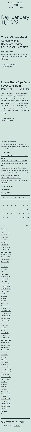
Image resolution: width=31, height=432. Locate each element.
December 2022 (6, 340)
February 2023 (5, 335)
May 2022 (4, 357)
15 (23, 209)
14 (19, 209)
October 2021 (5, 374)
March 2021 (4, 391)
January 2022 (5, 367)
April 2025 (4, 271)
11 (7, 209)
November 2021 (6, 372)
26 (11, 217)
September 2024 (6, 288)
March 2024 (5, 303)
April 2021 (4, 389)
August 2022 (5, 350)
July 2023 (4, 323)
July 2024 (4, 293)
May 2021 (4, 386)
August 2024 (5, 291)
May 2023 (4, 328)
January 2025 (5, 279)
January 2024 (5, 308)
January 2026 (5, 249)
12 (11, 209)
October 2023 (5, 315)
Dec (4, 225)
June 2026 (4, 237)
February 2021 (5, 394)
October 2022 (5, 345)
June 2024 (4, 296)
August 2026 (5, 232)
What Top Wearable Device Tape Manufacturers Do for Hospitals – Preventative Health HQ (15, 180)
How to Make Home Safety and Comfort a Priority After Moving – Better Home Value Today (14, 163)
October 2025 (5, 257)
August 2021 (5, 379)
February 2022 (5, 364)
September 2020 (6, 406)
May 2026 (4, 240)
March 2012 (4, 413)
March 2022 (5, 362)
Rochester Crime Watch (12, 422)
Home (11, 66)
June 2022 (4, 355)
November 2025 (6, 254)
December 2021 (6, 369)
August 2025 (5, 262)
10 (3, 209)
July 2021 (4, 381)
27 (15, 217)
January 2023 (5, 337)
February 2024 (5, 306)
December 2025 (6, 252)
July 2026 (4, 235)
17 (3, 213)
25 (7, 217)
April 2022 (4, 359)
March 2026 (5, 244)
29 (24, 217)
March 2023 (5, 333)
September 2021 (6, 377)
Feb (27, 225)
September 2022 (6, 347)
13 (15, 209)
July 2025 (4, 264)
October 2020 (5, 403)
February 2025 (5, 276)
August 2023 (5, 320)
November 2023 (6, 313)
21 (19, 213)
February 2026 (5, 247)
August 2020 (5, 408)
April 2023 (4, 330)
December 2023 (6, 311)
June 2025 (4, 267)
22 (24, 213)
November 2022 (6, 342)
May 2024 (4, 298)
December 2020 (6, 399)
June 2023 (4, 325)
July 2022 (4, 352)
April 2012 (4, 411)
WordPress (17, 425)
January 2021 (5, 396)
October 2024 (5, 286)
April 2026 (4, 242)
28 (19, 217)
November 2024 (6, 284)
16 (27, 209)
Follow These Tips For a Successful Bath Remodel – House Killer (15, 86)
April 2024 (4, 301)
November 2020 (6, 401)
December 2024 (6, 281)
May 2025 (4, 269)
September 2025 (6, 259)
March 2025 (5, 274)
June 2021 (4, 384)
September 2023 (6, 318)
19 (11, 213)
